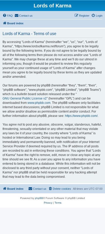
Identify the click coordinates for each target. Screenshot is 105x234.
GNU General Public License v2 (25, 98)
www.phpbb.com (39, 103)
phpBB (39, 198)
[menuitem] (8, 16)
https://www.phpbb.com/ (81, 116)
